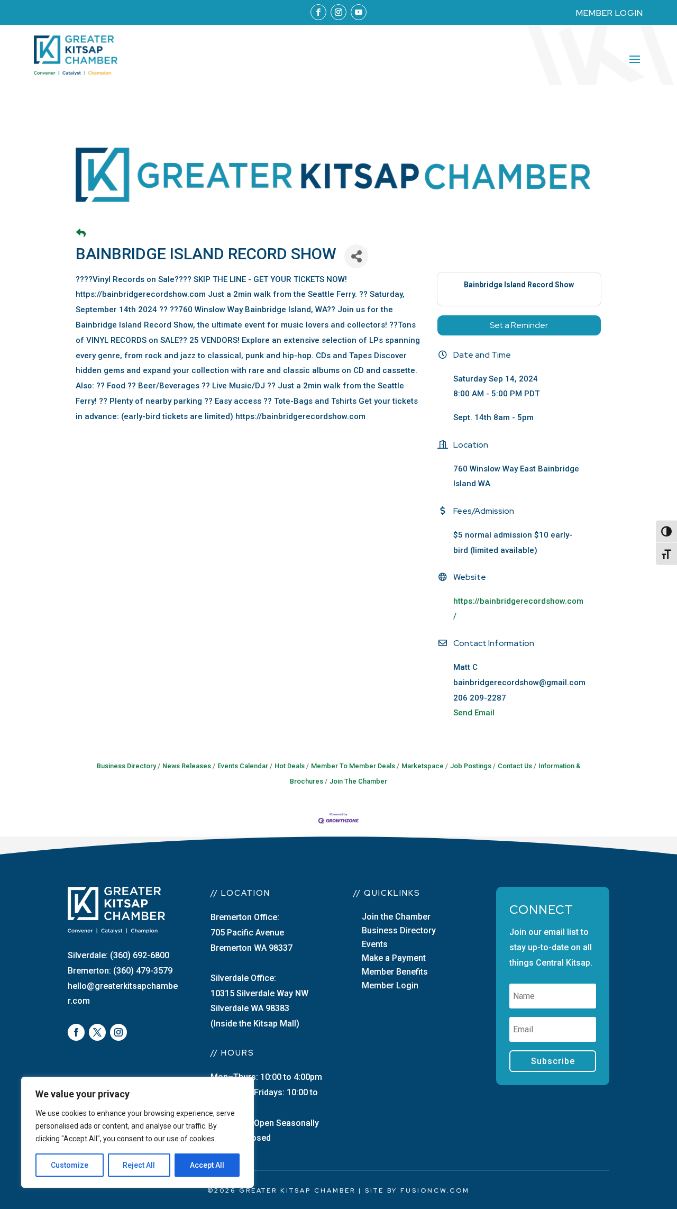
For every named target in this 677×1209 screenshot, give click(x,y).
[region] (137, 1132)
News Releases (186, 766)
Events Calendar (242, 766)
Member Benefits (395, 972)
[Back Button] (81, 233)
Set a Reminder (519, 325)
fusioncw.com (435, 1190)
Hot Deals (290, 766)
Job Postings (470, 766)
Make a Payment (394, 958)
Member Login (390, 985)
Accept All (207, 1165)
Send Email (474, 712)
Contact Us (515, 766)
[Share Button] (356, 256)
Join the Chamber (396, 917)
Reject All (139, 1165)
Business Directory (126, 766)
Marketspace (422, 766)
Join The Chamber (358, 781)
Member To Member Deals (353, 766)
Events (375, 944)
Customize (69, 1165)
